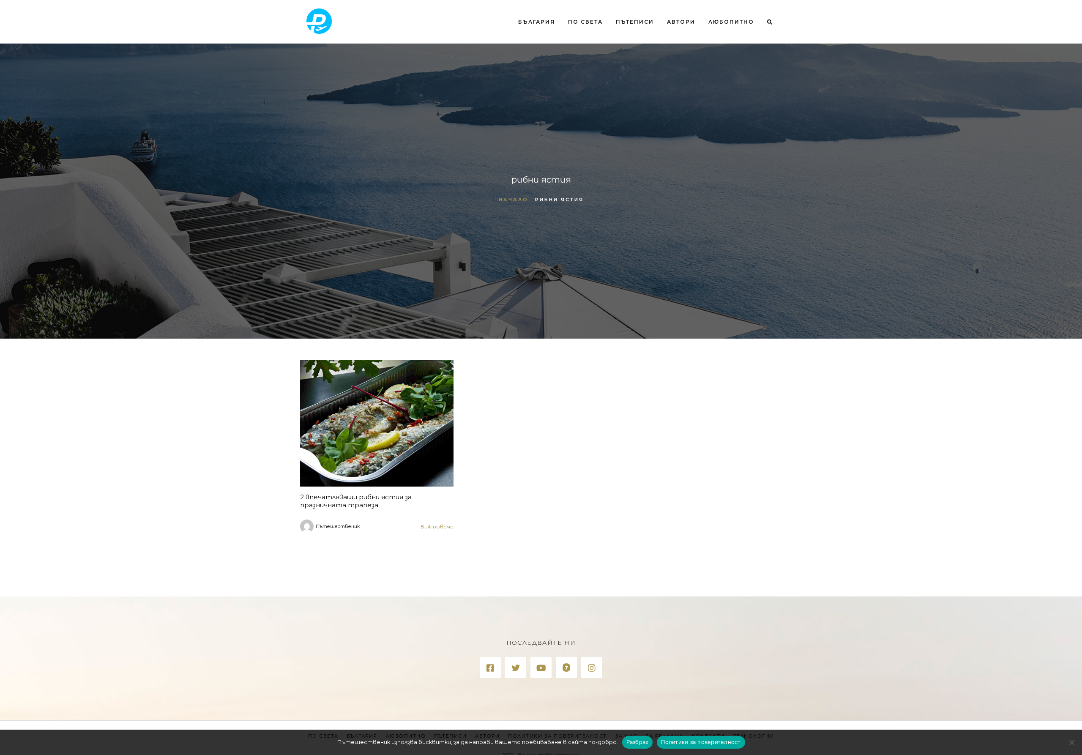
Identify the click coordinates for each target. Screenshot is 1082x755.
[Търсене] (766, 56)
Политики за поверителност (700, 742)
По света (585, 22)
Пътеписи (635, 22)
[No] (1071, 742)
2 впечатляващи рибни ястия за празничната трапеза (356, 501)
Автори (681, 22)
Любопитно (731, 22)
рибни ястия (559, 199)
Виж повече (437, 526)
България (536, 22)
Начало (513, 199)
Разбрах (637, 742)
